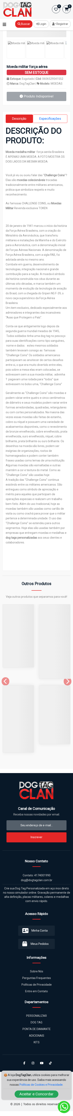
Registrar (62, 24)
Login (42, 24)
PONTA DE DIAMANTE (37, 1029)
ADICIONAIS (36, 1035)
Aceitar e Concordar (36, 1094)
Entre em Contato (36, 991)
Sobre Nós (36, 971)
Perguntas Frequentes (36, 978)
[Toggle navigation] (4, 24)
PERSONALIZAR (36, 1015)
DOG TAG (36, 1022)
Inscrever (36, 837)
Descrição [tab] (19, 119)
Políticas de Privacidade (36, 984)
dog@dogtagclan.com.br (36, 880)
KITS (37, 1042)
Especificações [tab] (50, 119)
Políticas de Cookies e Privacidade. (41, 1084)
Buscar (25, 24)
